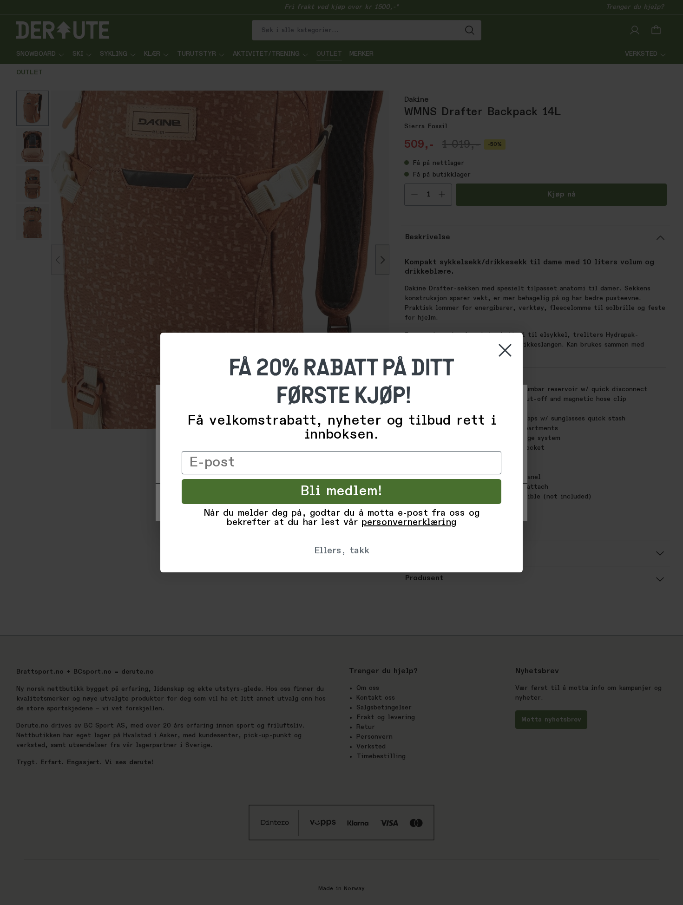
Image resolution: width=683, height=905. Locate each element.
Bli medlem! (342, 491)
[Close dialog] (505, 350)
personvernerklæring (408, 522)
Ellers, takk (341, 551)
